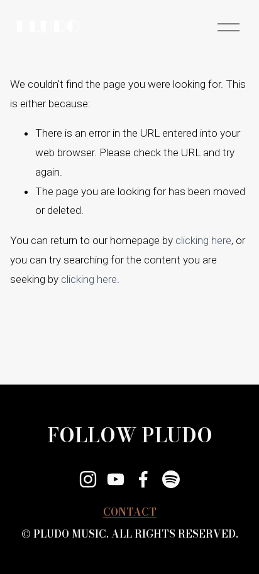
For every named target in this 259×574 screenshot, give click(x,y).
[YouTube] (115, 479)
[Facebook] (143, 479)
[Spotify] (171, 479)
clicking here (203, 240)
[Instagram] (88, 479)
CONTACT (130, 512)
